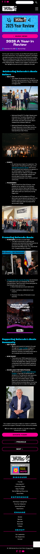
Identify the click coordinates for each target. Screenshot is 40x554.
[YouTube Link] (7, 2)
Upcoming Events (20, 506)
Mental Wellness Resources (20, 491)
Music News (21, 36)
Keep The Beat (23, 348)
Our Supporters (20, 537)
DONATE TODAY (20, 435)
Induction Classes (20, 486)
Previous (21, 442)
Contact (20, 539)
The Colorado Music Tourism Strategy (18, 280)
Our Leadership (20, 534)
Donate (20, 517)
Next (18, 449)
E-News (20, 526)
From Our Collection (20, 504)
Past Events (20, 508)
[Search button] (36, 2)
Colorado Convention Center (20, 167)
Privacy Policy (29, 548)
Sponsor (20, 519)
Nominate (20, 524)
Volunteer (20, 521)
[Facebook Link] (2, 2)
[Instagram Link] (5, 2)
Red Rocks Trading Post (20, 502)
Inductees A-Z (20, 484)
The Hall (20, 482)
